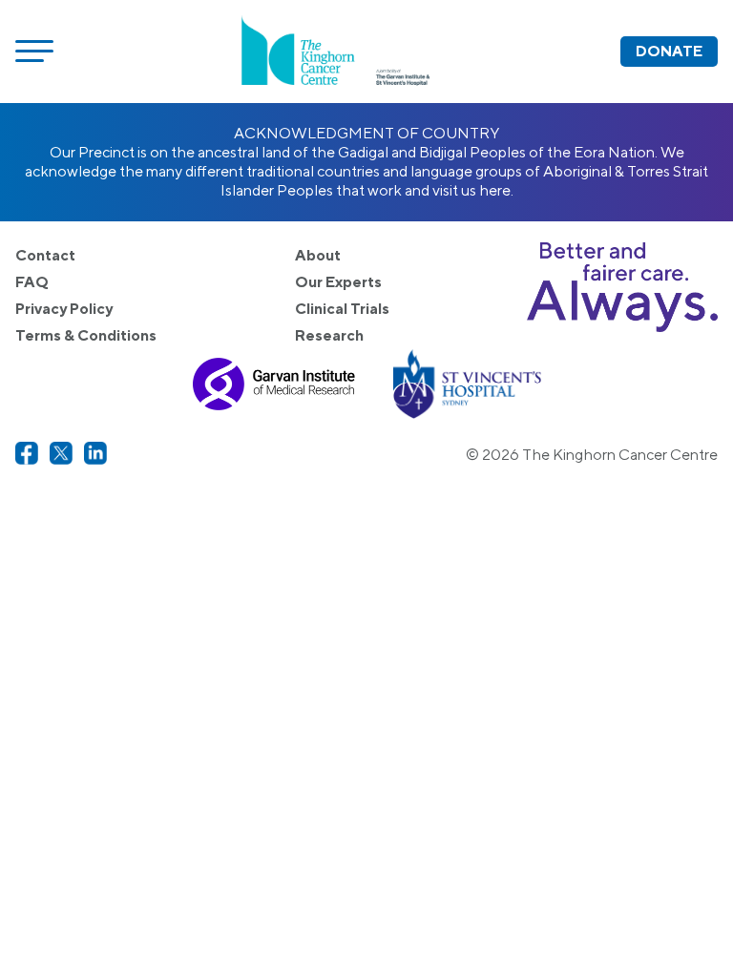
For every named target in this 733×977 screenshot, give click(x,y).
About (318, 255)
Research (329, 335)
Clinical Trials (342, 309)
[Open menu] (34, 51)
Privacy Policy (64, 309)
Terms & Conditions (86, 335)
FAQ (32, 282)
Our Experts (338, 282)
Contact (45, 255)
